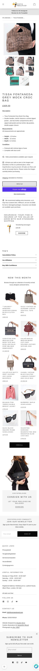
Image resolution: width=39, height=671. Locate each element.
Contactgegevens (8, 565)
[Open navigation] (4, 4)
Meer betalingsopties (19, 194)
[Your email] (9, 534)
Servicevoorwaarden (8, 558)
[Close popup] (37, 634)
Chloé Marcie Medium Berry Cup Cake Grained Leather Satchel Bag (28, 342)
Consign (19, 507)
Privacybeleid (6, 550)
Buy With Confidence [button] (9, 265)
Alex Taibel (16, 627)
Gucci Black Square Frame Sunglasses (9, 430)
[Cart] (34, 4)
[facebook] (3, 601)
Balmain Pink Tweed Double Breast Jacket (9, 404)
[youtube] (16, 601)
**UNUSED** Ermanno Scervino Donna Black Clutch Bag (10, 310)
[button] (7, 39)
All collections (6, 18)
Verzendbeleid (6, 561)
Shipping (5, 178)
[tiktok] (12, 601)
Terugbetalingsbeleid (9, 554)
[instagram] (8, 601)
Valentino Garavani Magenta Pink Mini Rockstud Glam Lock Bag (28, 431)
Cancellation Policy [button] (9, 255)
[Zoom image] (19, 39)
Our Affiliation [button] (7, 260)
